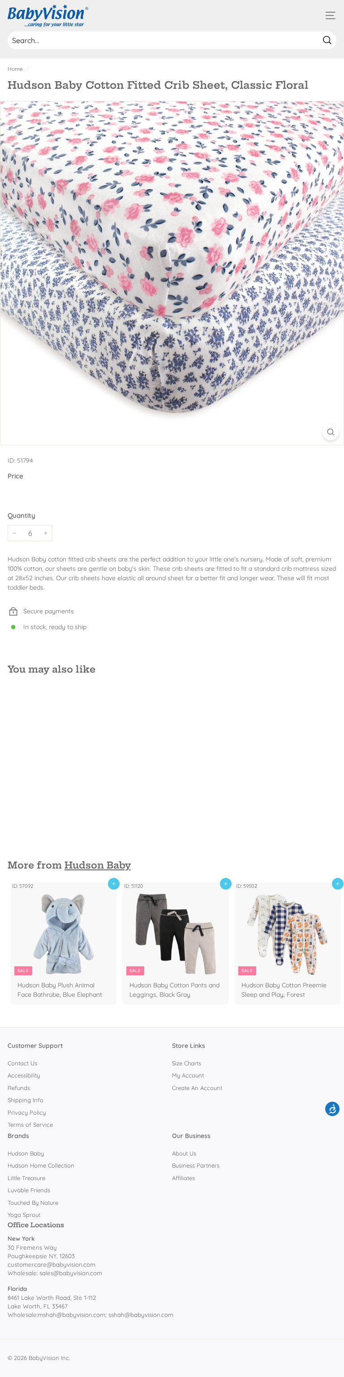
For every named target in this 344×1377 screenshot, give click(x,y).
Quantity (21, 515)
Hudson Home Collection (41, 1165)
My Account (188, 1075)
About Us (184, 1153)
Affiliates (183, 1178)
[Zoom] (330, 432)
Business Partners (195, 1165)
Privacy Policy (27, 1112)
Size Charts (186, 1063)
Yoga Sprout (24, 1214)
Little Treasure (26, 1178)
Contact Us (22, 1063)
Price (15, 476)
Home (15, 68)
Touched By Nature (33, 1202)
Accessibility (24, 1075)
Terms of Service (30, 1124)
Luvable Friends (29, 1190)
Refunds (19, 1087)
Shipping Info (25, 1099)
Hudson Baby (97, 865)
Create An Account (197, 1087)
